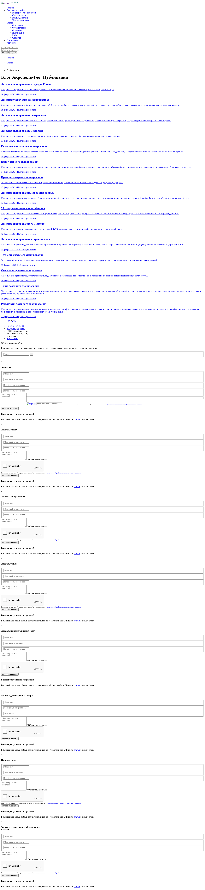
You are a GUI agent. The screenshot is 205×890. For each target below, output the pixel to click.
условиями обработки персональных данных (124, 404)
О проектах (17, 25)
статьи (77, 419)
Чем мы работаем (20, 20)
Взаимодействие (20, 18)
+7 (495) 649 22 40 (9, 47)
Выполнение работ (16, 10)
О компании (12, 40)
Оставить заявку (9, 53)
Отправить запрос (9, 408)
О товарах (17, 30)
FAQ (14, 35)
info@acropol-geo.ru (10, 50)
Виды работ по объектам (24, 13)
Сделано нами (19, 15)
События (16, 38)
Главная (10, 8)
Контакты (11, 43)
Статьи (10, 23)
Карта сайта (12, 338)
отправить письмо (9, 475)
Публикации (18, 33)
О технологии (19, 28)
